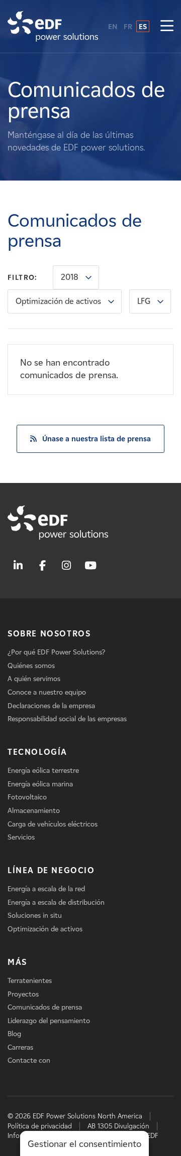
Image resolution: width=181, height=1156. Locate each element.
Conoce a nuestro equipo (47, 692)
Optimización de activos (58, 301)
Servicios (21, 837)
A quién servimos (34, 679)
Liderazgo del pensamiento (49, 1021)
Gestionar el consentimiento (84, 1143)
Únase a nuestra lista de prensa (96, 438)
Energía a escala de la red (46, 889)
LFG (143, 301)
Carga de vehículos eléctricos (53, 824)
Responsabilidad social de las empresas (67, 719)
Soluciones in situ (35, 915)
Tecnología (37, 752)
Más (17, 962)
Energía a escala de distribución (56, 902)
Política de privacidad (40, 1126)
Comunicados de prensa (45, 1007)
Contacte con (29, 1060)
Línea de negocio (51, 870)
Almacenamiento (34, 810)
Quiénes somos (31, 666)
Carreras (20, 1047)
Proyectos (23, 994)
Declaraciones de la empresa (51, 706)
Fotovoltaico (27, 797)
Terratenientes (30, 980)
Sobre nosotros (49, 633)
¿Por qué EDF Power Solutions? (56, 652)
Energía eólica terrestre (43, 770)
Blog (14, 1034)
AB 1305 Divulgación (118, 1126)
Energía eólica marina (40, 784)
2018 (69, 277)
